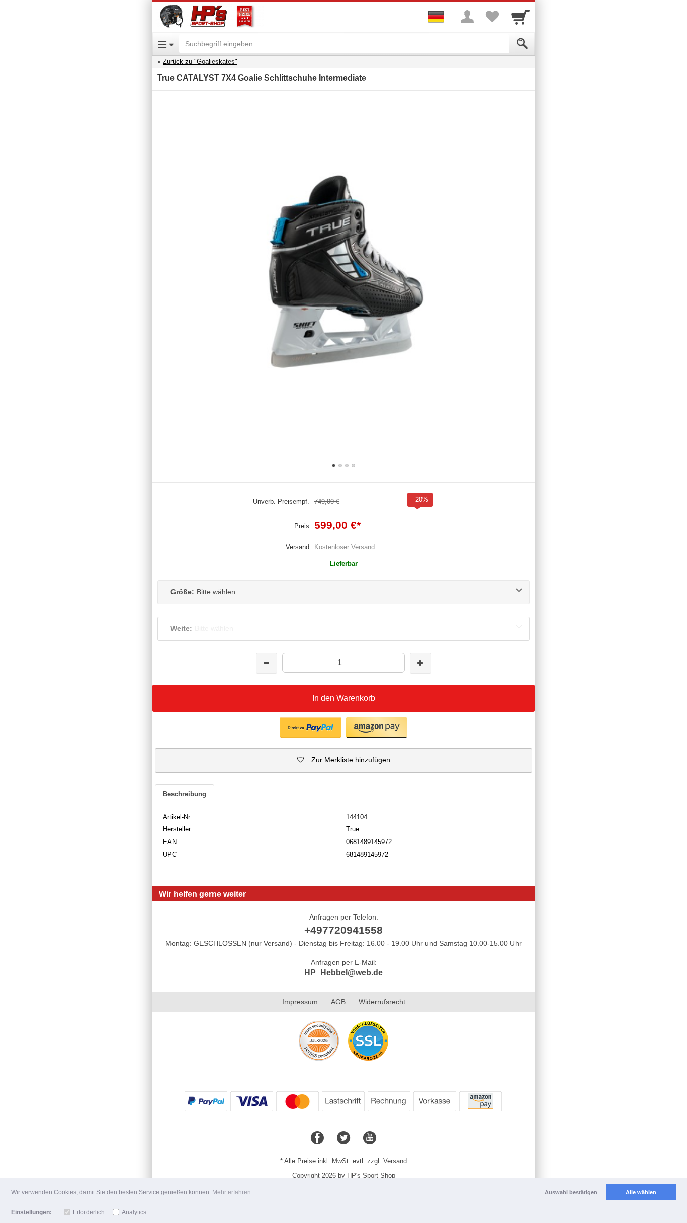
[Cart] (520, 16)
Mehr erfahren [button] (231, 1192)
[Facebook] (317, 1138)
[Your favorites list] (492, 16)
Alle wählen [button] (641, 1192)
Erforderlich (89, 1212)
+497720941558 (343, 930)
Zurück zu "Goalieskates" (200, 61)
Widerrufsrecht (382, 1002)
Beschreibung (184, 794)
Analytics (134, 1212)
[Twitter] (343, 1138)
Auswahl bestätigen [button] (571, 1192)
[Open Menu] (166, 44)
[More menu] (467, 16)
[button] (343, 760)
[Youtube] (370, 1138)
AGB (338, 1002)
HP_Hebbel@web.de (343, 972)
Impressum (300, 1002)
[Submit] (522, 43)
